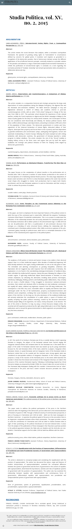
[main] (36, 20)
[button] (2, 2)
